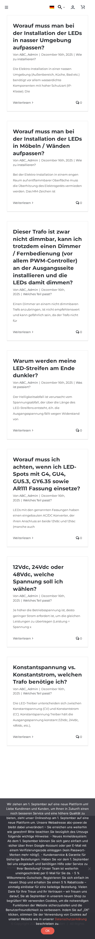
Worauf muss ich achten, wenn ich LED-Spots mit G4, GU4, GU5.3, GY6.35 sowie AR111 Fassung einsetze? (46, 474)
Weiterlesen (22, 102)
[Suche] (59, 7)
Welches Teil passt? (37, 294)
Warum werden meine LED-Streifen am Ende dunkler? (44, 368)
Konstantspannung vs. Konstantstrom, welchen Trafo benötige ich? (47, 674)
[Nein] (89, 868)
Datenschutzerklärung (71, 919)
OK (47, 931)
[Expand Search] (65, 7)
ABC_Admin (28, 54)
